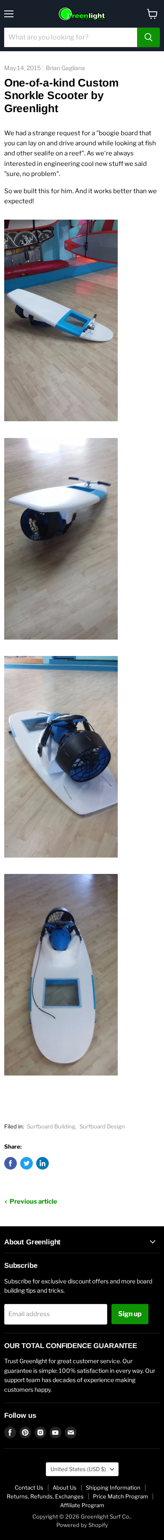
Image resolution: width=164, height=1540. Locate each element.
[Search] (148, 37)
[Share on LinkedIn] (42, 1163)
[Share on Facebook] (10, 1163)
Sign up (130, 1314)
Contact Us (29, 1487)
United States (78, 1469)
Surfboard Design (102, 1126)
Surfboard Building (51, 1126)
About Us (65, 1487)
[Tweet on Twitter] (26, 1163)
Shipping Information (113, 1487)
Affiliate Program (82, 1505)
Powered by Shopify (82, 1525)
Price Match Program (120, 1496)
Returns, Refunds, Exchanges (45, 1496)
